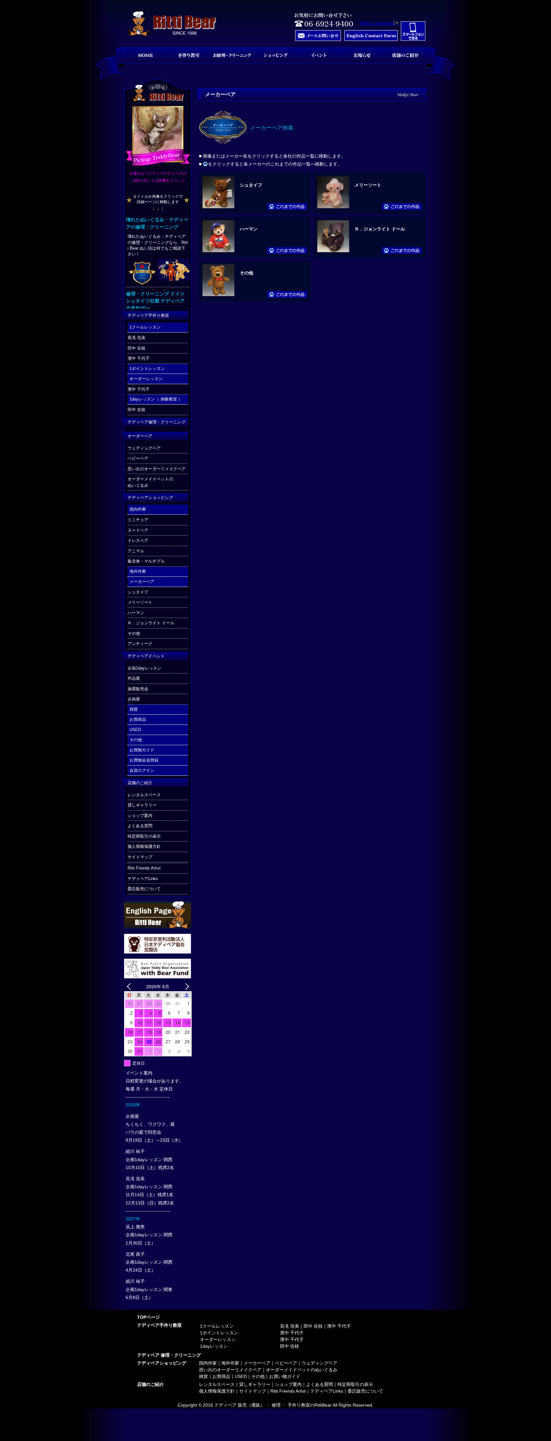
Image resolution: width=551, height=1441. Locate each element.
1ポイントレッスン (147, 368)
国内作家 (137, 509)
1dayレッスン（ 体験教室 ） (155, 399)
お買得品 (137, 719)
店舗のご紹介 (140, 782)
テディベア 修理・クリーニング (169, 1355)
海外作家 (137, 571)
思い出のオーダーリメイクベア (157, 468)
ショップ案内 (140, 815)
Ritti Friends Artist (144, 868)
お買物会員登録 (143, 760)
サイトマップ (140, 857)
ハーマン (249, 228)
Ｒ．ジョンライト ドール (380, 228)
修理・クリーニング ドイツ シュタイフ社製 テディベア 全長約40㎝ (155, 301)
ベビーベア (138, 458)
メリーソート (368, 185)
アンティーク (140, 643)
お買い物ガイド (284, 1376)
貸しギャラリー (142, 805)
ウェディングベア (144, 448)
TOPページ (148, 1317)
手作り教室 (188, 55)
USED (135, 729)
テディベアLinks (143, 878)
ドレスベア (138, 540)
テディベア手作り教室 (148, 315)
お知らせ (362, 55)
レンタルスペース (144, 794)
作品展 (134, 678)
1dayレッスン (214, 1346)
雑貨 (133, 709)
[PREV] (130, 986)
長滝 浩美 (136, 337)
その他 (246, 272)
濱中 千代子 (139, 358)
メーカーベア (141, 581)
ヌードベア (138, 530)
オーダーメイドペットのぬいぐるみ (150, 482)
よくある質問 (140, 825)
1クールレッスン (145, 327)
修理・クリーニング (232, 55)
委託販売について (144, 888)
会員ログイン (141, 770)
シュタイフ (251, 185)
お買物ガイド (141, 750)
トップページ (145, 55)
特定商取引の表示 (144, 836)
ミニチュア (138, 519)
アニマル (136, 551)
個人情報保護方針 (144, 846)
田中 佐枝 (136, 348)
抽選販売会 (138, 688)
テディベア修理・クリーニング (157, 422)
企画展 (134, 699)
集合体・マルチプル (146, 561)
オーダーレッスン (146, 378)
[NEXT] (186, 986)
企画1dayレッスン (144, 668)
